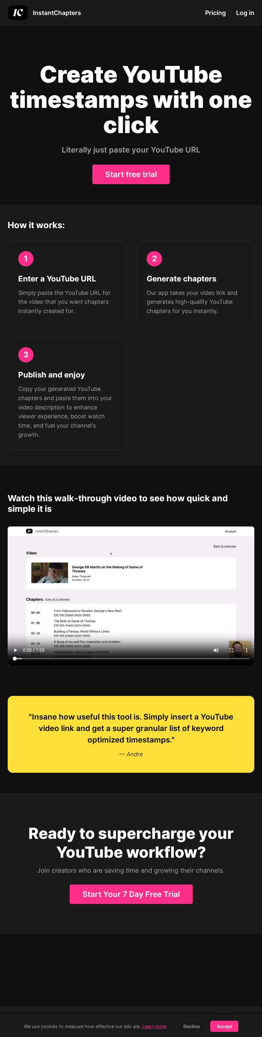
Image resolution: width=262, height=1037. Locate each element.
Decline (191, 1026)
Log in (245, 13)
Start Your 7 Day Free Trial (131, 894)
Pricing (215, 13)
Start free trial (131, 174)
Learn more (154, 1026)
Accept (224, 1026)
